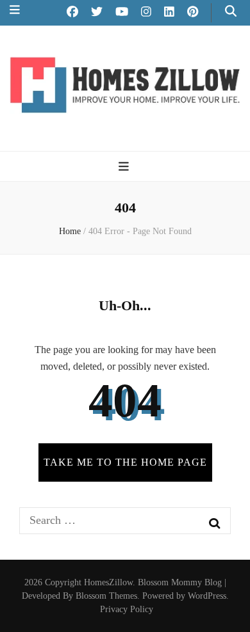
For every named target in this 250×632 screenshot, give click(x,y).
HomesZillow (108, 582)
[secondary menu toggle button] (15, 10)
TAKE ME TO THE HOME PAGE (125, 462)
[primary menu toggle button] (125, 167)
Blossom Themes (106, 596)
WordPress (207, 596)
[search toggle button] (231, 11)
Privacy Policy (126, 609)
